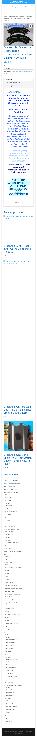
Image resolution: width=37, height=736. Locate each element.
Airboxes (7, 564)
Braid (6, 576)
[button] (30, 26)
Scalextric (15, 16)
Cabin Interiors (9, 582)
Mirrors (7, 606)
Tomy (6, 718)
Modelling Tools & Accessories (13, 551)
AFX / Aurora (9, 531)
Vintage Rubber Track (12, 676)
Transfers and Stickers (11, 623)
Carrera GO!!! (9, 537)
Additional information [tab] (13, 82)
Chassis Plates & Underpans (13, 588)
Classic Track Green (14, 662)
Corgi (6, 508)
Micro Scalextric (11, 667)
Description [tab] (9, 79)
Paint (5, 554)
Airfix (6, 494)
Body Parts (8, 573)
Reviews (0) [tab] (9, 86)
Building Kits (8, 500)
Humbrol (7, 556)
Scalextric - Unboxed (12, 542)
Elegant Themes (18, 731)
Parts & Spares (8, 562)
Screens (7, 617)
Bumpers (7, 579)
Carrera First (9, 534)
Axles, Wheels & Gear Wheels (14, 567)
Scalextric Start (10, 709)
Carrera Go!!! (10, 505)
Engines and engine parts (12, 594)
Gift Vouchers (8, 548)
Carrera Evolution (11, 690)
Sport (8, 712)
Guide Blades (9, 597)
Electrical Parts (9, 591)
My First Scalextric (11, 706)
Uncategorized (8, 721)
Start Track (9, 673)
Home (5, 16)
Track (9, 16)
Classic (8, 701)
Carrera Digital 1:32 (12, 642)
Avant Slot (8, 497)
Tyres (6, 626)
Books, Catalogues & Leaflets (12, 483)
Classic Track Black (12, 659)
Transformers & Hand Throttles (13, 685)
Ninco (6, 517)
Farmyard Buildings (11, 511)
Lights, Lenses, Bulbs (11, 603)
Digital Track (10, 664)
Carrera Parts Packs (11, 585)
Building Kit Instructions (10, 489)
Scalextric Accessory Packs (13, 614)
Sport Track (22, 16)
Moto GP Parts (9, 608)
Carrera (7, 503)
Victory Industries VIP (11, 526)
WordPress (18, 733)
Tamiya (7, 559)
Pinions (7, 611)
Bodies (7, 570)
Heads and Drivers (10, 600)
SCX (6, 523)
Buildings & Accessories (11, 492)
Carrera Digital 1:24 (12, 639)
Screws (7, 620)
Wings (7, 629)
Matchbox (8, 514)
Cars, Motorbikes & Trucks (11, 529)
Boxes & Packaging (9, 486)
